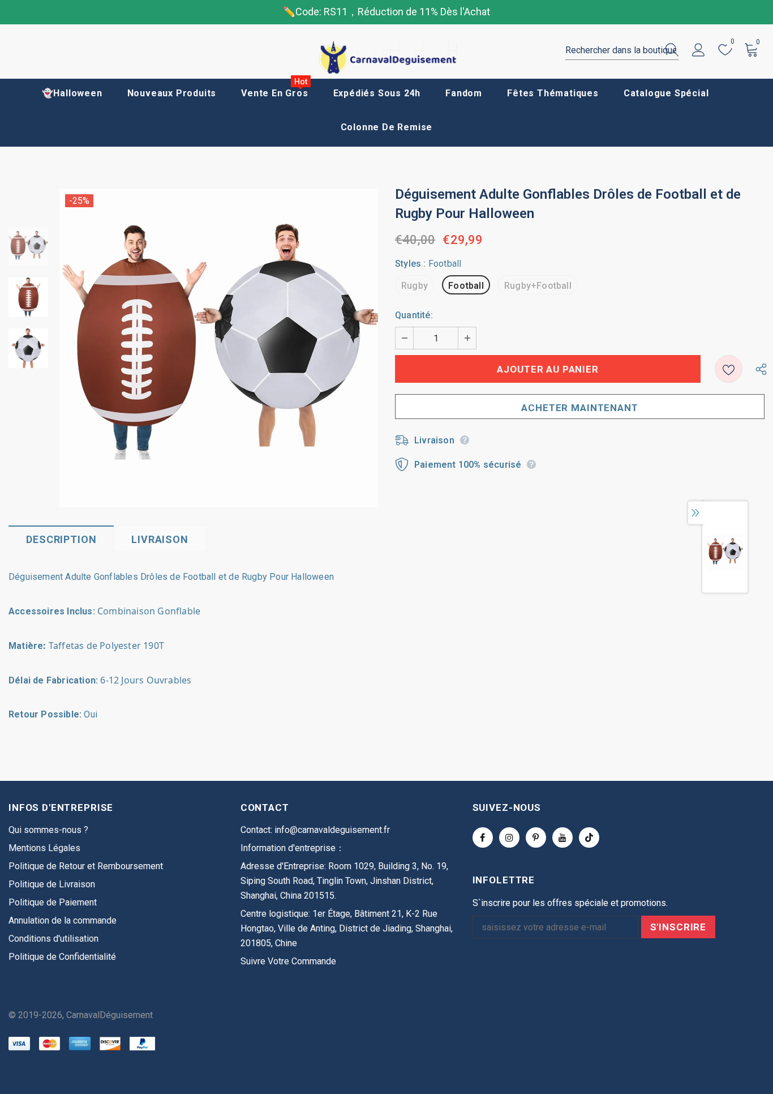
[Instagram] (509, 837)
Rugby (414, 285)
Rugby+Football (538, 285)
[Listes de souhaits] (728, 369)
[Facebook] (483, 837)
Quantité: (414, 315)
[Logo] (386, 57)
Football (466, 285)
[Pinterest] (536, 837)
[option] (218, 348)
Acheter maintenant (579, 407)
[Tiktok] (589, 837)
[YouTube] (562, 837)
